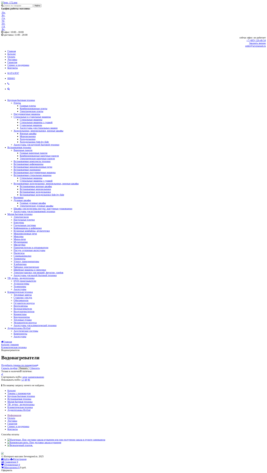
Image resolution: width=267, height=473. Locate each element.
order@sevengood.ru (255, 46)
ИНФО (11, 78)
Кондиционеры (22, 317)
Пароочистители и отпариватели (31, 247)
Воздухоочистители (24, 311)
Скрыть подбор (9, 368)
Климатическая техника (20, 292)
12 (22, 379)
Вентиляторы (21, 306)
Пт (3, 23)
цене (24, 377)
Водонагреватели (23, 308)
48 (25, 379)
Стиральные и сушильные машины (32, 117)
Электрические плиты (31, 111)
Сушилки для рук (23, 297)
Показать (23, 368)
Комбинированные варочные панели (39, 155)
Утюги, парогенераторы (26, 261)
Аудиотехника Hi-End (18, 328)
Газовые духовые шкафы (33, 203)
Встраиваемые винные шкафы (36, 186)
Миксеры (18, 236)
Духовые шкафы (22, 200)
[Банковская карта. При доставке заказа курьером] (34, 442)
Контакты (12, 68)
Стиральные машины (31, 119)
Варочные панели (23, 150)
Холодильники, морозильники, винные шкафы (38, 130)
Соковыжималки (22, 256)
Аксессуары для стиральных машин (39, 128)
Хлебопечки (20, 264)
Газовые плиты (28, 105)
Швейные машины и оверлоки (30, 269)
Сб (3, 26)
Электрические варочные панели (37, 158)
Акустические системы (26, 331)
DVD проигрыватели (25, 281)
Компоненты (20, 333)
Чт (3, 21)
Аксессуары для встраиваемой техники (34, 211)
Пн (3, 12)
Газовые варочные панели (33, 153)
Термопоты (19, 258)
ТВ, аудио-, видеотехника (20, 278)
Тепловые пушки (23, 320)
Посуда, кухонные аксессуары (29, 250)
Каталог (11, 54)
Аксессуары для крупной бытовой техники (36, 144)
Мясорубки (19, 244)
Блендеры (19, 222)
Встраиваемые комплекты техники (32, 161)
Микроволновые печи (25, 233)
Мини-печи (20, 239)
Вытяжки (18, 197)
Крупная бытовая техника (21, 100)
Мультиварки (21, 242)
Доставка (12, 59)
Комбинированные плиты (33, 108)
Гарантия (12, 62)
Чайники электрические (26, 267)
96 (29, 379)
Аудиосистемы (21, 283)
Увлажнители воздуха (25, 322)
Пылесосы (19, 253)
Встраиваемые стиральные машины (32, 175)
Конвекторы (20, 314)
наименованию (36, 377)
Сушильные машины (31, 125)
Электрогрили (21, 217)
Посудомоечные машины (27, 114)
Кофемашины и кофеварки (28, 228)
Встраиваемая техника (19, 147)
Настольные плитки (24, 219)
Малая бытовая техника (19, 214)
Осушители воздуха (24, 303)
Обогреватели (21, 300)
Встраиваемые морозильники (35, 189)
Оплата (11, 56)
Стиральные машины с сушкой (36, 122)
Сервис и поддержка (18, 65)
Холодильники (28, 139)
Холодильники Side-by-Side (34, 142)
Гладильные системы (25, 225)
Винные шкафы (28, 133)
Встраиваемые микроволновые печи (33, 167)
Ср (3, 18)
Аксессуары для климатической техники (35, 325)
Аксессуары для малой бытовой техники (35, 275)
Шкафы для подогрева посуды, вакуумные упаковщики (43, 208)
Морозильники (28, 136)
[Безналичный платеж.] (20, 445)
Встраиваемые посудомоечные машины (35, 172)
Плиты (17, 103)
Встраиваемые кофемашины (28, 164)
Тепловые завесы (23, 295)
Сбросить (35, 368)
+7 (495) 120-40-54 (256, 40)
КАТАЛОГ (13, 73)
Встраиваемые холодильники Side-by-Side (42, 194)
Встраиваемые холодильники (35, 192)
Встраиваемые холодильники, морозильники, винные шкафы (46, 183)
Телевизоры (20, 286)
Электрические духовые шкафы (36, 206)
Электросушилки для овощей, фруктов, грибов (38, 272)
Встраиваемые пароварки (27, 169)
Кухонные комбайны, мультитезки (32, 231)
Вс (3, 29)
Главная (11, 51)
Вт (3, 15)
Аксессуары (20, 289)
